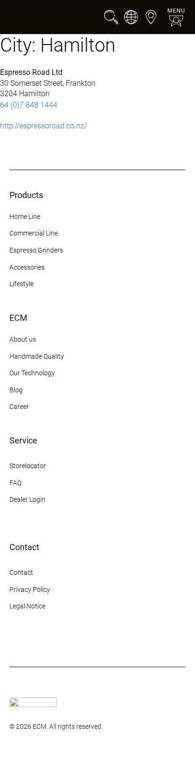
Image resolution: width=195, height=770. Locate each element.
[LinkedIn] (83, 642)
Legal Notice (27, 606)
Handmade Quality (36, 356)
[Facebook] (32, 642)
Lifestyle (21, 284)
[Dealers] (151, 17)
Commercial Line (33, 233)
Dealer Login (27, 499)
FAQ (15, 483)
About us (22, 339)
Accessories (26, 267)
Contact (21, 572)
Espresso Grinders (36, 250)
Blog (16, 390)
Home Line (24, 216)
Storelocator (27, 466)
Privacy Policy (29, 589)
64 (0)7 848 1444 (28, 104)
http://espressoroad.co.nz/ (43, 125)
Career (19, 406)
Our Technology (32, 373)
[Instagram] (15, 642)
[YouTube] (66, 642)
